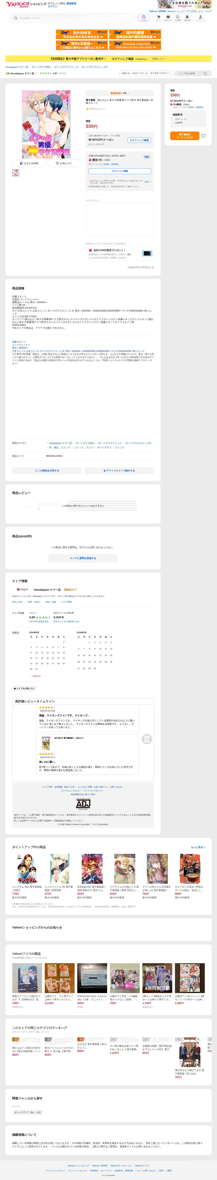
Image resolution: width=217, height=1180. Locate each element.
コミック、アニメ (83, 447)
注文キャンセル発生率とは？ (67, 621)
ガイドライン (106, 1170)
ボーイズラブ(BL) (41, 67)
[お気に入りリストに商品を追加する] (203, 136)
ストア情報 (67, 602)
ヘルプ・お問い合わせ (145, 1170)
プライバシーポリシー (55, 1170)
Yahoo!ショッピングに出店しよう (185, 11)
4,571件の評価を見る (39, 621)
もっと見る (197, 847)
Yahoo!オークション (121, 1165)
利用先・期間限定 (111, 164)
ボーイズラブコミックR (94, 67)
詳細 (146, 182)
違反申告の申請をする (142, 267)
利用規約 (94, 1170)
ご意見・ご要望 (164, 1170)
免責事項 (119, 1170)
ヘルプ (208, 11)
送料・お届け (34, 602)
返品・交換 (51, 602)
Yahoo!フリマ (142, 1165)
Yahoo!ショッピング (78, 1165)
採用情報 (129, 1170)
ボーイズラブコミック (66, 67)
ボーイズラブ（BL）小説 (27, 1112)
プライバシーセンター (78, 1170)
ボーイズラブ (104, 447)
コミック (119, 447)
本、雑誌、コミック (60, 447)
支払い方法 (17, 602)
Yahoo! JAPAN (157, 11)
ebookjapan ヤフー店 (16, 67)
